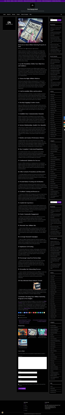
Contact (18, 14)
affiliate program (27, 308)
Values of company (24, 14)
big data (51, 153)
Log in (51, 386)
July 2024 (52, 114)
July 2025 (52, 96)
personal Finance (53, 177)
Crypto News (52, 161)
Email (19, 375)
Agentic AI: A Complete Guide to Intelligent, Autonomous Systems (55, 29)
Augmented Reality (53, 151)
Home (4, 14)
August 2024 (52, 112)
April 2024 (52, 120)
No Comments (36, 48)
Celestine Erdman (53, 59)
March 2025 (52, 100)
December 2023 (53, 128)
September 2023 (53, 134)
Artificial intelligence (54, 327)
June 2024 (52, 116)
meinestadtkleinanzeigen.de (55, 70)
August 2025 (52, 94)
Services (13, 14)
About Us (9, 14)
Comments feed (53, 390)
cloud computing (53, 157)
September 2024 (53, 110)
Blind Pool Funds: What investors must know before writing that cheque (55, 46)
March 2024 (52, 122)
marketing (21, 317)
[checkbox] (2, 412)
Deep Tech (52, 167)
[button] (19, 312)
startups (51, 189)
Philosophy (52, 179)
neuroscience (52, 173)
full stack (52, 171)
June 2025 (52, 98)
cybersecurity (52, 163)
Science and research (54, 187)
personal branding (53, 175)
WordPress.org (53, 392)
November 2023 (53, 130)
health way (52, 65)
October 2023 (52, 132)
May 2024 (52, 118)
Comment (20, 356)
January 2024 (52, 126)
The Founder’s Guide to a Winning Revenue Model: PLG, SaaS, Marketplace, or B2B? (55, 50)
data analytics (52, 165)
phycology (52, 181)
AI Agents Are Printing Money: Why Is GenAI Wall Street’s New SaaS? (55, 34)
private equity (52, 183)
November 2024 (53, 106)
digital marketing (22, 315)
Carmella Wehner (53, 76)
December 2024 (53, 104)
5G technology (53, 325)
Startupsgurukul (32, 9)
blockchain (52, 155)
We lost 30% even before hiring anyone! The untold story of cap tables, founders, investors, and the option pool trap (55, 40)
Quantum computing (54, 185)
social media (25, 317)
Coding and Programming (55, 159)
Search (51, 18)
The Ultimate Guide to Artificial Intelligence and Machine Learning (54, 193)
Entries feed (52, 388)
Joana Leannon (53, 82)
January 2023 (52, 136)
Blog (30, 14)
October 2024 (52, 108)
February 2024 (53, 124)
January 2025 (52, 102)
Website (19, 379)
